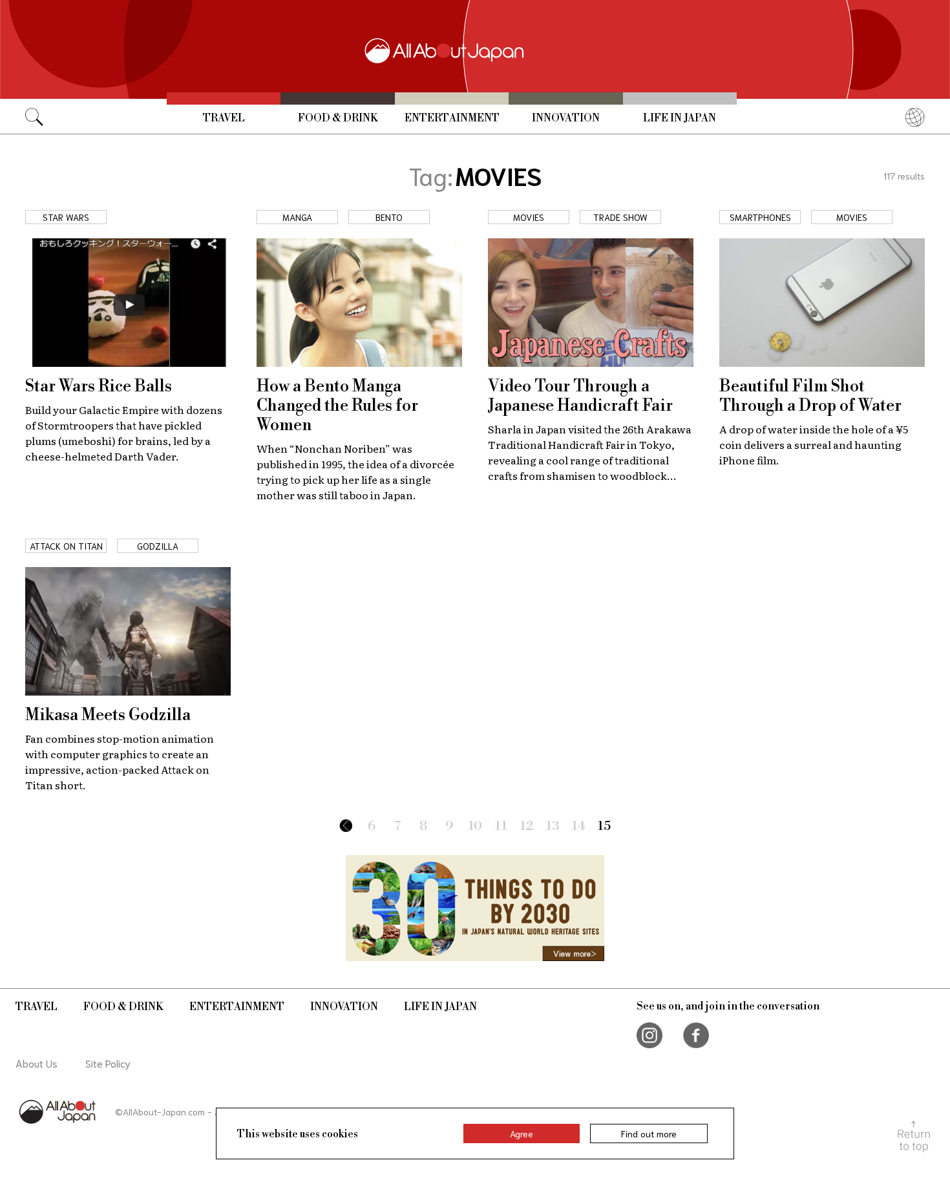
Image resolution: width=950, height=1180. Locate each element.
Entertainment (452, 118)
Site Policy (108, 1063)
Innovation (566, 118)
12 (526, 826)
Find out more (649, 1133)
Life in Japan (679, 118)
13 (552, 826)
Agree (521, 1133)
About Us (37, 1063)
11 (501, 826)
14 (579, 826)
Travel (224, 118)
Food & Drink (338, 118)
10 (475, 826)
